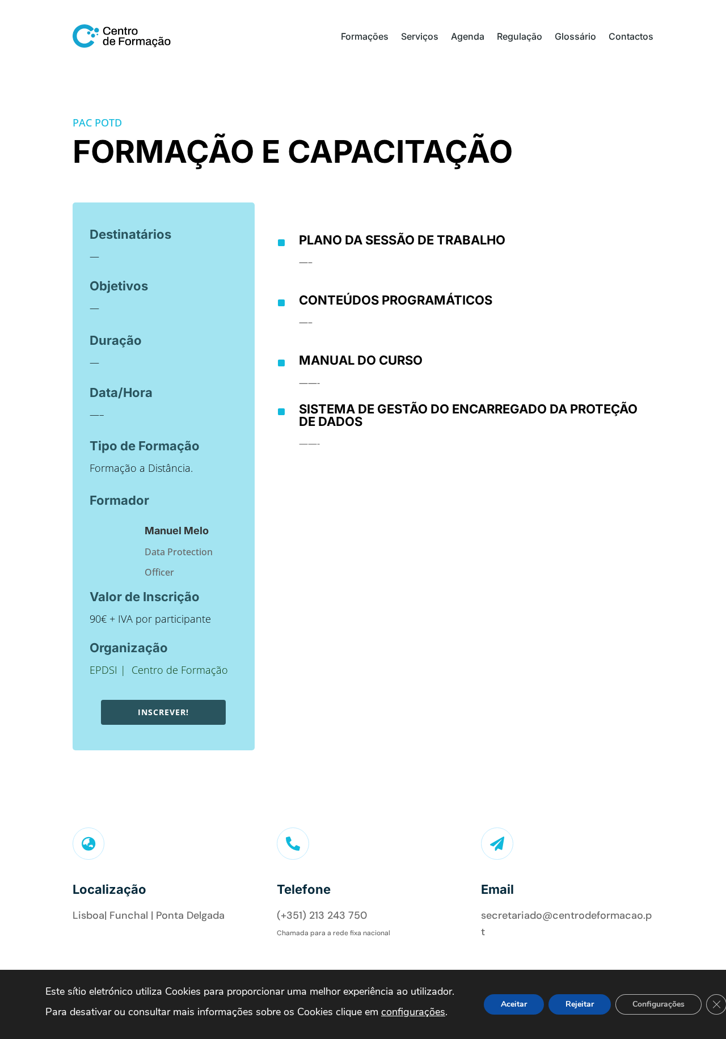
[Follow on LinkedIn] (80, 946)
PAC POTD (97, 122)
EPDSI (103, 670)
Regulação (519, 36)
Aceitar (514, 1004)
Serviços (419, 36)
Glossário (575, 36)
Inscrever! (163, 712)
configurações (413, 1012)
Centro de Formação (180, 670)
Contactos (631, 36)
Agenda (467, 36)
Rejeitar (579, 1004)
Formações (365, 36)
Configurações (658, 1004)
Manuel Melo (177, 531)
